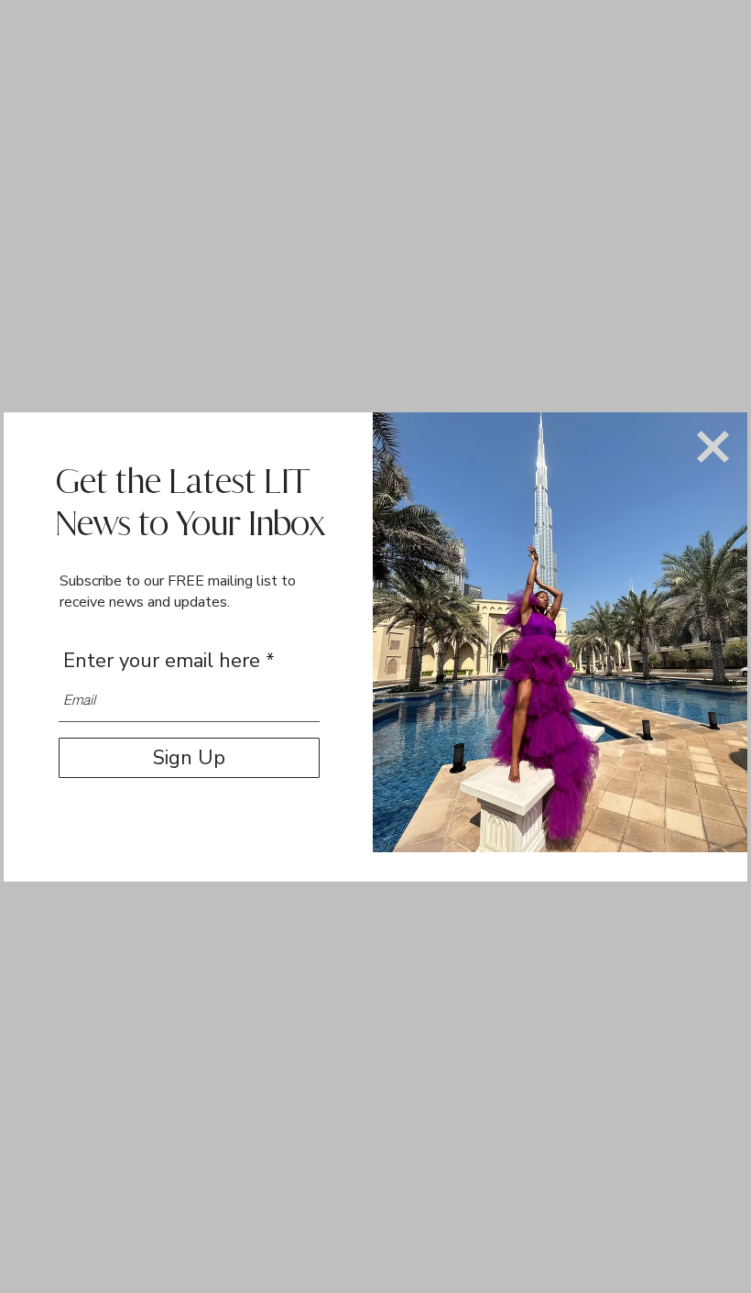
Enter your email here (161, 661)
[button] (713, 447)
